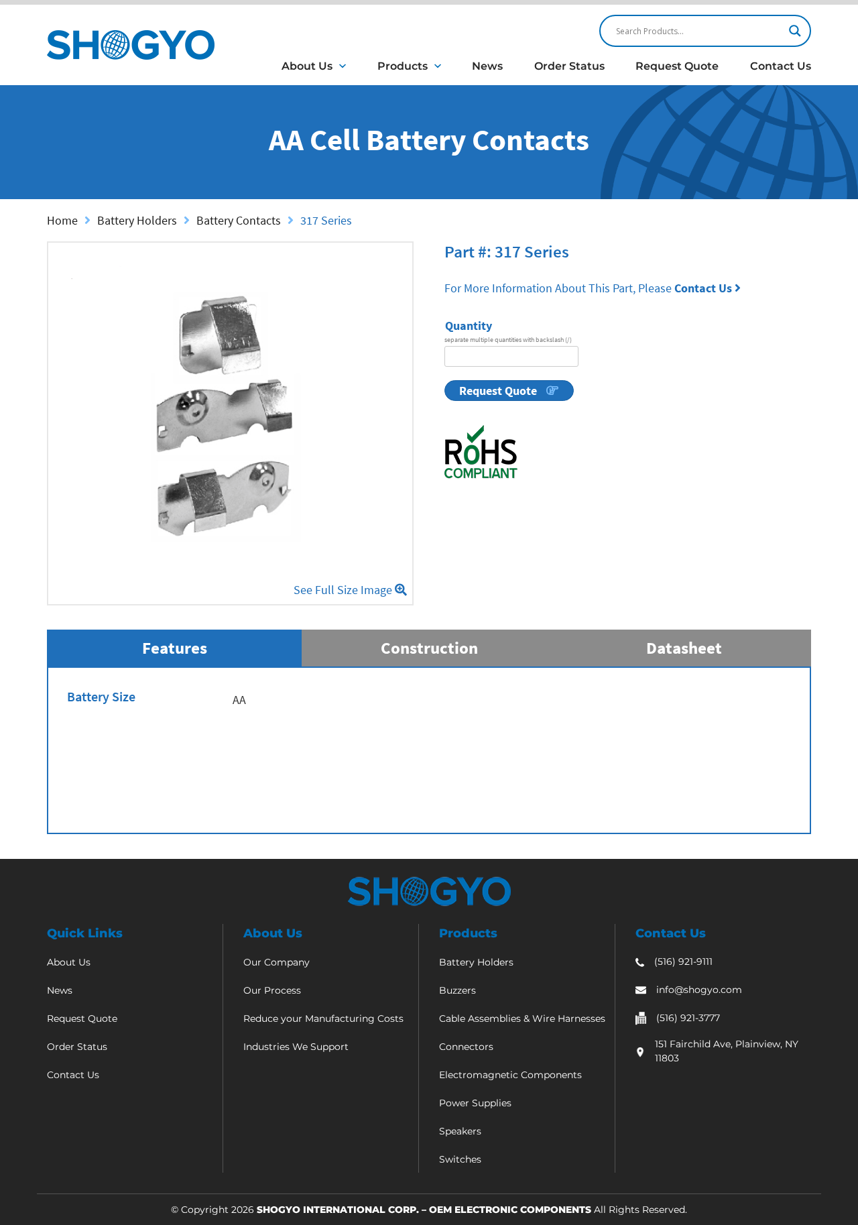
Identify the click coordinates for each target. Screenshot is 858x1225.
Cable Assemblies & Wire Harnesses (522, 1018)
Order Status (569, 66)
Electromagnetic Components (510, 1075)
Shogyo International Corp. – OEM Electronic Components (424, 1210)
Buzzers (457, 990)
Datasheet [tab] (684, 647)
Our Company (276, 962)
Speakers (460, 1131)
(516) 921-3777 (688, 1018)
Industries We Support (296, 1047)
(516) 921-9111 (683, 961)
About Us (307, 66)
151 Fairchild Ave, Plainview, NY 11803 (726, 1051)
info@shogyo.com (699, 990)
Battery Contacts (238, 220)
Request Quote (677, 66)
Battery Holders (137, 220)
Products (402, 66)
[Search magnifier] (795, 30)
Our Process (272, 990)
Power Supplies (475, 1103)
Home (62, 220)
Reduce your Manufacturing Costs (323, 1018)
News (487, 66)
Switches (460, 1159)
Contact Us (780, 66)
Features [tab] (174, 647)
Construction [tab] (429, 647)
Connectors (466, 1047)
